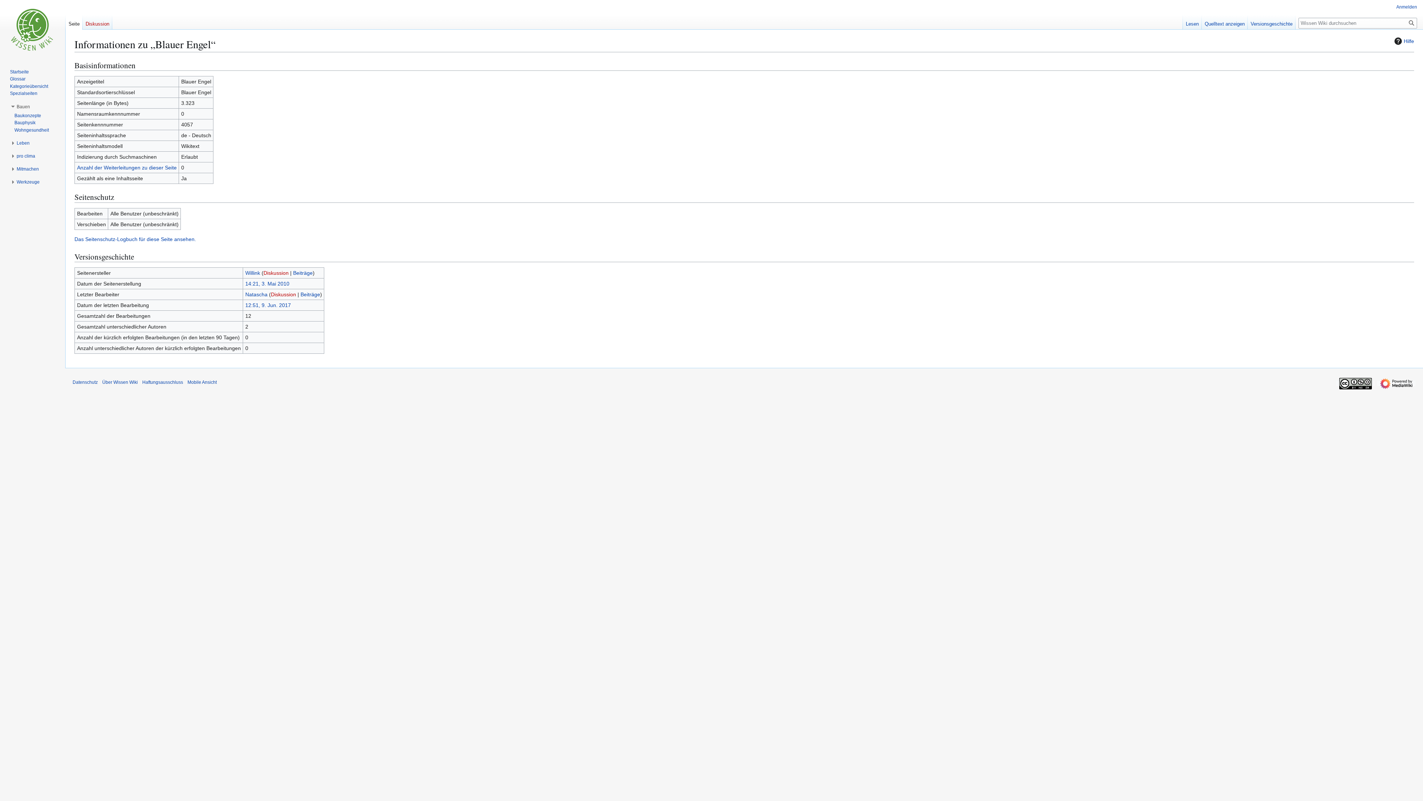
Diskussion (276, 273)
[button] (23, 106)
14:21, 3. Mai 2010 (267, 284)
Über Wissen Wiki (120, 382)
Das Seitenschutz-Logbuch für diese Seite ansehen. (135, 239)
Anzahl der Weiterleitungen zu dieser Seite (127, 168)
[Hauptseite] (32, 29)
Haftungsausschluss (162, 382)
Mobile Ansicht (202, 382)
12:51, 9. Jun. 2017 (268, 305)
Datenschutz (85, 382)
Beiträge (303, 273)
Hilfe (1409, 41)
